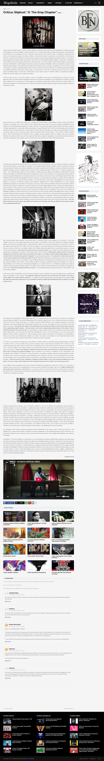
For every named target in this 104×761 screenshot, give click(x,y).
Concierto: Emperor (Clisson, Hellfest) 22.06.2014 (14, 524)
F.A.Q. (99, 758)
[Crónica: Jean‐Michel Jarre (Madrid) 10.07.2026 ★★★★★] (41, 743)
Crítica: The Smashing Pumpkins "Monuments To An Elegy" (61, 540)
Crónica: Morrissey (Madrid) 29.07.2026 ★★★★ (93, 101)
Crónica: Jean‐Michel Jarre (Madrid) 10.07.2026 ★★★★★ (56, 741)
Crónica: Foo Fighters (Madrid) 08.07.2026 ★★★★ (54, 749)
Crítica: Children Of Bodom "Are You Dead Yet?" (62, 524)
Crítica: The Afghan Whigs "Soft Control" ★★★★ (93, 226)
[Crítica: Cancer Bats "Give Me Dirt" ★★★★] (82, 109)
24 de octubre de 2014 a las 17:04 (16, 650)
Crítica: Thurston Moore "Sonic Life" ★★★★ (89, 727)
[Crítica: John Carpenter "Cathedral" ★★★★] (82, 123)
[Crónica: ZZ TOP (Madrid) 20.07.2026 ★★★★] (41, 728)
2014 (8, 9)
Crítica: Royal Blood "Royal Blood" (36, 572)
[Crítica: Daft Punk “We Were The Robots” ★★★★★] (74, 721)
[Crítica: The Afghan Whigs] (82, 226)
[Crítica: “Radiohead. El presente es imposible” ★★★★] (74, 735)
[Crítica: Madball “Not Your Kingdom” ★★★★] (82, 139)
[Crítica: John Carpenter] (82, 249)
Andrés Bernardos (15, 624)
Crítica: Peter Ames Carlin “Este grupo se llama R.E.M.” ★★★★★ (89, 741)
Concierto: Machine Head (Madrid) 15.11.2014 (61, 573)
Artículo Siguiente (68, 708)
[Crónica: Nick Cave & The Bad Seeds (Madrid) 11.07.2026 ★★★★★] (41, 735)
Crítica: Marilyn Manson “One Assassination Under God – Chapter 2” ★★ (93, 94)
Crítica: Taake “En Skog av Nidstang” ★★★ (92, 146)
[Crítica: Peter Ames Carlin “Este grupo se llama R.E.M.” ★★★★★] (74, 743)
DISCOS (30, 3)
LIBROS (50, 3)
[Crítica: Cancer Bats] (82, 204)
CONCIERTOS (40, 3)
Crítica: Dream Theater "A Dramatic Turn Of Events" (92, 130)
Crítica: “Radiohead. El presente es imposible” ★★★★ (88, 734)
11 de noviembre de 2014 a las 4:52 (17, 669)
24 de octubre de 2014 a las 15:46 (16, 626)
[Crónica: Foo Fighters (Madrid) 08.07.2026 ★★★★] (41, 750)
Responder (8, 601)
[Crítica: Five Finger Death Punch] (82, 263)
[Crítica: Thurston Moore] (74, 728)
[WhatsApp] (26, 502)
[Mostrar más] (36, 502)
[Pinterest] (29, 502)
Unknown (12, 649)
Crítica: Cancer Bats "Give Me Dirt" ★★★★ (92, 108)
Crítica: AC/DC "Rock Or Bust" (35, 556)
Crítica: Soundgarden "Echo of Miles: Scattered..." (62, 556)
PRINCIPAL (23, 3)
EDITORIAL (58, 3)
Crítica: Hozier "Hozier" (9, 556)
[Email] (32, 502)
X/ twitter (68, 3)
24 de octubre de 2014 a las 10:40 (16, 594)
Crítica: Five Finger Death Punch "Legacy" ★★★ (92, 263)
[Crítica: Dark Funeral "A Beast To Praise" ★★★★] (82, 86)
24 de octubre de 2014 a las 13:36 (16, 610)
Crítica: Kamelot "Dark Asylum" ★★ (92, 115)
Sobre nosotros (84, 758)
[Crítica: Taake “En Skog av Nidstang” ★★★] (82, 146)
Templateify (31, 758)
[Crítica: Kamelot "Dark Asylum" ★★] (82, 116)
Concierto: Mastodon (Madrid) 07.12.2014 (36, 540)
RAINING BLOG (78, 3)
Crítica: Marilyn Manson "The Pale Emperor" (36, 524)
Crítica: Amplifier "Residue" (10, 572)
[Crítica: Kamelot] (82, 197)
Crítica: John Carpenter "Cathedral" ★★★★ (93, 123)
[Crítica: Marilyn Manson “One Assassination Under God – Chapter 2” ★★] (82, 93)
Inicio (4, 9)
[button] (95, 3)
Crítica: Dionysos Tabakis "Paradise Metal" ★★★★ (92, 218)
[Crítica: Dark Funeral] (82, 211)
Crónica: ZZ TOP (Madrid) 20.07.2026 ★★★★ (56, 727)
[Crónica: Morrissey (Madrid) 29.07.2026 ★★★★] (82, 101)
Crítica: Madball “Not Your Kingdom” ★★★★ (92, 138)
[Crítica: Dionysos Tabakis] (82, 219)
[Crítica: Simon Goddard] (74, 750)
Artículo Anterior (8, 708)
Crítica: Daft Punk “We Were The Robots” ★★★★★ (87, 719)
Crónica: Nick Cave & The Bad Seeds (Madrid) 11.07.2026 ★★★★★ (55, 734)
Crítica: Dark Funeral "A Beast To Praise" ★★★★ (92, 86)
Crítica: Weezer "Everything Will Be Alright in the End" (13, 540)
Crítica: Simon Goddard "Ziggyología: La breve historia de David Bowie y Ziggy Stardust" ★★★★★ (89, 750)
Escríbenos (93, 758)
